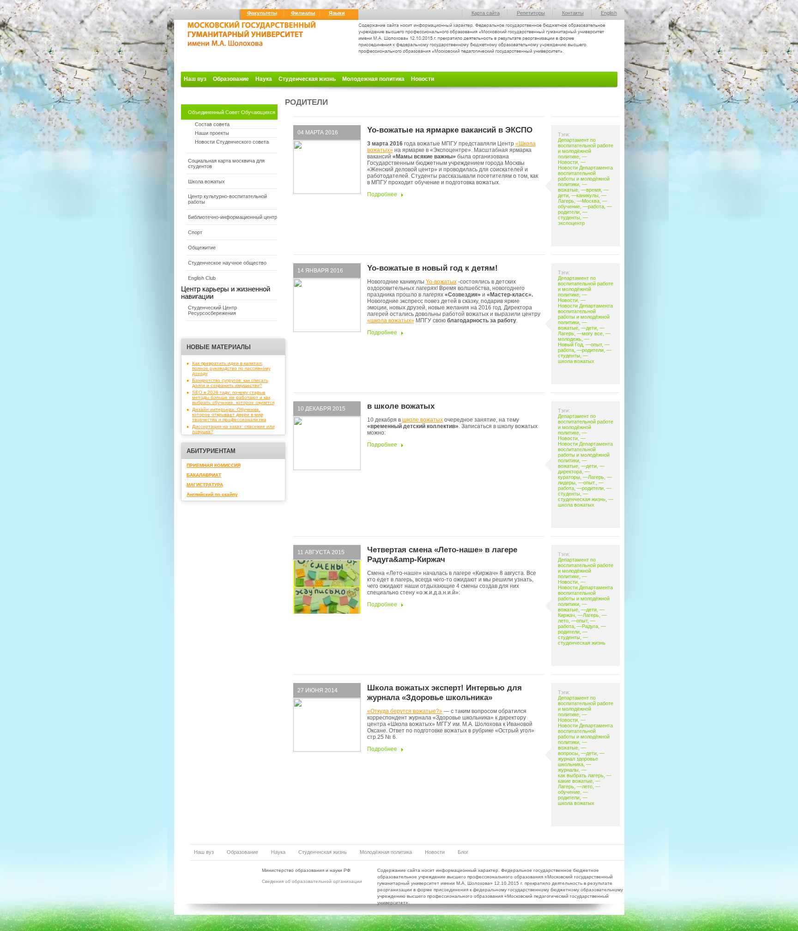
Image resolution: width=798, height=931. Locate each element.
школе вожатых (422, 420)
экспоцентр (571, 223)
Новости (422, 79)
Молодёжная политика (386, 852)
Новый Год (570, 344)
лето (563, 620)
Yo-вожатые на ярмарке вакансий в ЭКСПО (449, 129)
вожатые (568, 190)
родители (569, 212)
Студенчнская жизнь (322, 852)
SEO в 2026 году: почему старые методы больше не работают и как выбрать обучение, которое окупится (233, 397)
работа (596, 206)
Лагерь (566, 201)
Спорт (195, 232)
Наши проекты (212, 133)
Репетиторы (531, 13)
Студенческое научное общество (227, 263)
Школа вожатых (206, 181)
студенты (569, 217)
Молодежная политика (373, 79)
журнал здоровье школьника (578, 761)
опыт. (589, 482)
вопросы (568, 753)
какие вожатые (575, 781)
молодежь (569, 339)
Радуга (590, 626)
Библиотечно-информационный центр (232, 217)
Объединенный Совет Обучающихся (231, 112)
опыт (596, 344)
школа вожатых (576, 361)
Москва (590, 201)
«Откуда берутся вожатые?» (404, 711)
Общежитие (202, 247)
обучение (569, 206)
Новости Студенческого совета (232, 142)
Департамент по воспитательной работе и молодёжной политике (585, 148)
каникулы (587, 195)
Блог (463, 852)
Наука (263, 79)
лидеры (566, 482)
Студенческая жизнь (307, 79)
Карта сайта (486, 13)
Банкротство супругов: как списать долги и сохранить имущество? (230, 383)
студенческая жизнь (581, 499)
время (593, 190)
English (609, 13)
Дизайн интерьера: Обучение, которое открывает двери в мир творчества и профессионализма (229, 414)
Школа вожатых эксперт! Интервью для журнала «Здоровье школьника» (444, 692)
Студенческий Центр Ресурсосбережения (212, 310)
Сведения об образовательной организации (312, 881)
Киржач (566, 615)
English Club (202, 278)
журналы (568, 770)
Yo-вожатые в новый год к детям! (432, 267)
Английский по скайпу (212, 494)
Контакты (573, 13)
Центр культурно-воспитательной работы (227, 199)
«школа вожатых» (390, 320)
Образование (231, 79)
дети (563, 195)
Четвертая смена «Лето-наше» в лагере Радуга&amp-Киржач (442, 554)
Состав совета (212, 124)
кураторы (569, 477)
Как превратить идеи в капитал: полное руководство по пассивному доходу (231, 368)
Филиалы (303, 13)
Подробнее (382, 194)
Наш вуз (195, 79)
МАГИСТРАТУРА (205, 484)
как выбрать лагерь (581, 775)
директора (570, 471)
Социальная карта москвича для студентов (226, 163)
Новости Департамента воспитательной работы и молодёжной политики (585, 176)
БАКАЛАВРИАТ (204, 475)
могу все (592, 333)
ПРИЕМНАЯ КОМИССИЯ (214, 465)
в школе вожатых (401, 406)
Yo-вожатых (441, 281)
